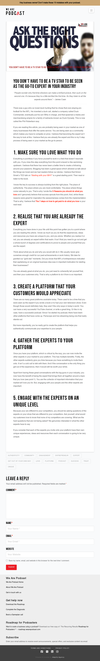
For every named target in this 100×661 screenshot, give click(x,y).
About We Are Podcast (14, 587)
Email (9, 536)
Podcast (62, 461)
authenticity (14, 455)
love (38, 461)
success (75, 461)
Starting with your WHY (42, 176)
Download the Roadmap (15, 604)
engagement (44, 455)
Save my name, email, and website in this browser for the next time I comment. (39, 561)
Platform (49, 461)
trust (86, 461)
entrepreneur (61, 455)
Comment (11, 490)
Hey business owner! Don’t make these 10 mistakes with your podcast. (50, 3)
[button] (91, 10)
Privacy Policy (62, 648)
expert (76, 455)
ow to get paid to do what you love (64, 201)
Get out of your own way (19, 461)
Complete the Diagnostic (15, 609)
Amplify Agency (58, 657)
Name (9, 523)
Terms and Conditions (41, 648)
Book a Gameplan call (14, 615)
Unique (11, 467)
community (29, 455)
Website (10, 549)
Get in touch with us (13, 592)
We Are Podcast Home (14, 582)
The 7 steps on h (42, 201)
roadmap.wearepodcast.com (29, 629)
